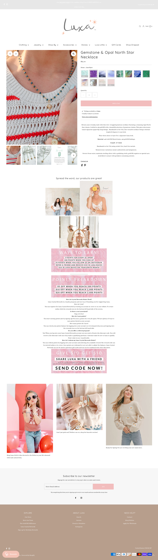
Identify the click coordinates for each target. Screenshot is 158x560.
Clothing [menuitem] (23, 45)
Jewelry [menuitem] (38, 45)
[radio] (85, 74)
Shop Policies (129, 520)
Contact (129, 517)
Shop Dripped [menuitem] (132, 45)
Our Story (28, 517)
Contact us (84, 161)
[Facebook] (4, 4)
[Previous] (10, 53)
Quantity (84, 90)
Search (79, 517)
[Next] (15, 53)
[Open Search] (139, 26)
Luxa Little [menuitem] (100, 45)
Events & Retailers (79, 523)
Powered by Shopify (28, 555)
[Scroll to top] (153, 555)
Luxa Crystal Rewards (28, 527)
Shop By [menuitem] (52, 45)
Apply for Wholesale (129, 523)
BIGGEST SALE (65, 2)
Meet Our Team (28, 520)
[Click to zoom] (73, 53)
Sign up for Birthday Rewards (28, 530)
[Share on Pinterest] (85, 166)
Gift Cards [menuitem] (116, 45)
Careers (78, 520)
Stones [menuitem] (84, 45)
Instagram (78, 527)
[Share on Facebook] (82, 166)
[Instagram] (7, 4)
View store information (90, 117)
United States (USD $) (145, 5)
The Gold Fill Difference (28, 523)
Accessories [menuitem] (69, 45)
